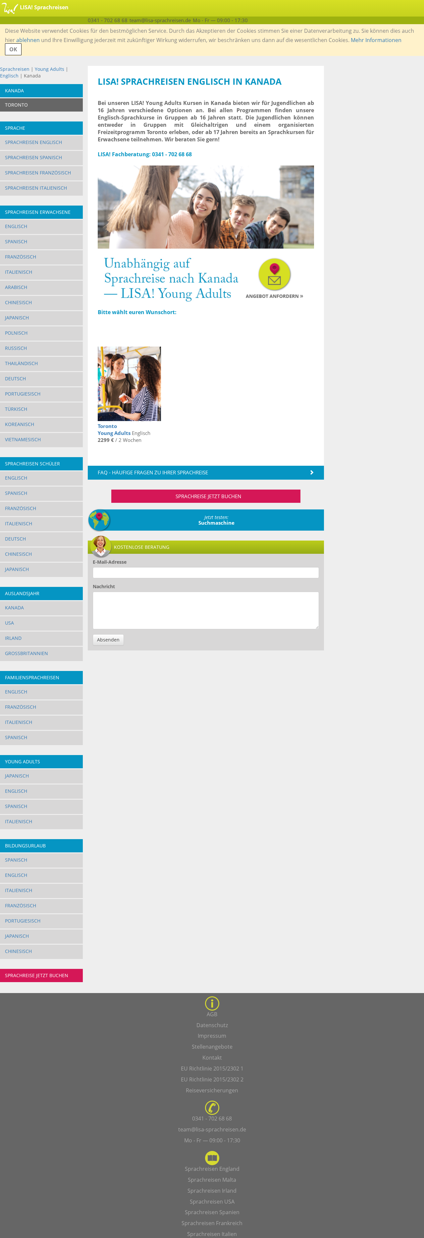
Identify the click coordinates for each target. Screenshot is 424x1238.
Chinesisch (18, 302)
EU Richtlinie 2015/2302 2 (212, 1079)
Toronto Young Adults (114, 429)
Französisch (20, 257)
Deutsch (15, 378)
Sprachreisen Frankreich (212, 1223)
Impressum (212, 1035)
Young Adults (49, 69)
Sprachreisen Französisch (38, 172)
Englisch (9, 75)
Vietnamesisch (23, 439)
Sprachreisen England (212, 1168)
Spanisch (16, 241)
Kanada (14, 607)
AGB (212, 1014)
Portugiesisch (22, 394)
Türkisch (16, 409)
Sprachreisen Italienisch (36, 188)
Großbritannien (26, 653)
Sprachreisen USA (212, 1201)
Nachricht (104, 586)
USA (9, 623)
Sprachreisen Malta (212, 1179)
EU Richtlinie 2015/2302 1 (212, 1068)
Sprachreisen (14, 69)
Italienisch (18, 272)
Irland (13, 638)
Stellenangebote (212, 1046)
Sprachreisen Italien (212, 1234)
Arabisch (16, 287)
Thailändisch (21, 363)
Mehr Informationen (376, 40)
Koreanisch (19, 424)
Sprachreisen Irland (212, 1190)
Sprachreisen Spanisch (33, 157)
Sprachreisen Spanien (212, 1212)
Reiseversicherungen (212, 1090)
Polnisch (16, 333)
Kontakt (212, 1057)
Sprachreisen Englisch (33, 142)
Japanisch (17, 317)
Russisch (16, 348)
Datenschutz (212, 1025)
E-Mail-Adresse (110, 562)
